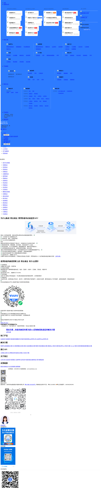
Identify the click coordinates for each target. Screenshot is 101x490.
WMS (66, 55)
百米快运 (5, 167)
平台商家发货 (27, 46)
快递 (33, 91)
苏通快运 (5, 194)
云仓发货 (9, 55)
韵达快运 (5, 209)
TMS (91, 55)
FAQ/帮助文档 (11, 352)
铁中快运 (5, 198)
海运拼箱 (15, 61)
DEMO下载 (26, 352)
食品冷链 (46, 105)
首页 (5, 2)
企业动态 (8, 359)
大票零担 (45, 96)
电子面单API (19, 74)
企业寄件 (54, 46)
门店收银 (87, 46)
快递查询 (8, 339)
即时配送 (36, 93)
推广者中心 (4, 129)
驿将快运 (5, 205)
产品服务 (6, 66)
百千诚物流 (6, 151)
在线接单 (72, 55)
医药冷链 (30, 105)
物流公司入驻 (5, 125)
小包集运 (9, 61)
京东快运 (5, 189)
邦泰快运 (5, 171)
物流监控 (22, 55)
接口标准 (79, 55)
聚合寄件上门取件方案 (64, 346)
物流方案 (6, 39)
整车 (35, 96)
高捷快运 (5, 178)
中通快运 (5, 211)
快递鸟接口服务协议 (31, 359)
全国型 (8, 92)
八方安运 (5, 148)
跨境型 (16, 92)
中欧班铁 (22, 61)
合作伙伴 (23, 359)
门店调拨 (74, 46)
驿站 (30, 98)
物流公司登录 (5, 126)
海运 (40, 101)
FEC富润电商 (11, 366)
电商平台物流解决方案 (6, 346)
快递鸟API (6, 4)
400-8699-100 (7, 141)
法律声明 (18, 359)
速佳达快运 (6, 196)
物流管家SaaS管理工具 (30, 339)
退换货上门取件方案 (52, 346)
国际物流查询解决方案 (86, 346)
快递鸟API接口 (19, 352)
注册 (5, 144)
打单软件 (41, 73)
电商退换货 (18, 46)
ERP (43, 55)
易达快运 (5, 202)
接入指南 (10, 136)
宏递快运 (5, 180)
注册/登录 (9, 129)
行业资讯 (8, 115)
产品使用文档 (69, 91)
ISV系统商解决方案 (18, 346)
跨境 (71, 73)
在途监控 (3, 339)
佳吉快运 (5, 187)
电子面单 (21, 339)
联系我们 (13, 359)
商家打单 (47, 46)
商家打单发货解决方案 (41, 346)
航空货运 (36, 101)
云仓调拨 (15, 55)
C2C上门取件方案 (75, 346)
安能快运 (5, 165)
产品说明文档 (61, 93)
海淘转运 (5, 366)
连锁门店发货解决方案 (29, 346)
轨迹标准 (85, 55)
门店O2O (67, 49)
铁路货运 (41, 105)
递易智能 (18, 366)
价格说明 (15, 136)
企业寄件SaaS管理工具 (42, 339)
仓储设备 (66, 79)
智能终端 (72, 79)
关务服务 (30, 103)
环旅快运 (5, 185)
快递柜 (38, 98)
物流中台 (9, 49)
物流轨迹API (11, 74)
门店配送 (67, 46)
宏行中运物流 (6, 162)
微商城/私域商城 (50, 55)
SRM (42, 79)
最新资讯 (7, 114)
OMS (58, 55)
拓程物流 (5, 200)
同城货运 (30, 93)
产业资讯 (6, 112)
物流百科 (6, 119)
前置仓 (33, 98)
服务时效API (11, 76)
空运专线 (28, 61)
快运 (30, 91)
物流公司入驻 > (5, 322)
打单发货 (38, 55)
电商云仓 (47, 98)
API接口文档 (4, 352)
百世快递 (5, 153)
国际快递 (45, 101)
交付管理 (30, 73)
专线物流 (30, 96)
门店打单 (80, 46)
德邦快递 (5, 176)
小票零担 (39, 96)
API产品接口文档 (61, 91)
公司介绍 (3, 359)
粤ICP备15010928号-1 (30, 384)
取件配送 (59, 73)
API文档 (6, 136)
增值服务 (66, 73)
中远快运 (5, 214)
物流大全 (6, 84)
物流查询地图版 (15, 339)
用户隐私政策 (40, 359)
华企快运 (5, 182)
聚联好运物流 (6, 191)
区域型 (12, 92)
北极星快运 (6, 173)
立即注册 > (58, 256)
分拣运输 (59, 79)
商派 (2, 366)
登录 (8, 144)
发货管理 (60, 46)
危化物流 (36, 105)
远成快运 (5, 207)
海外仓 (42, 98)
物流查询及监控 (10, 46)
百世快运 (5, 169)
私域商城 (74, 49)
